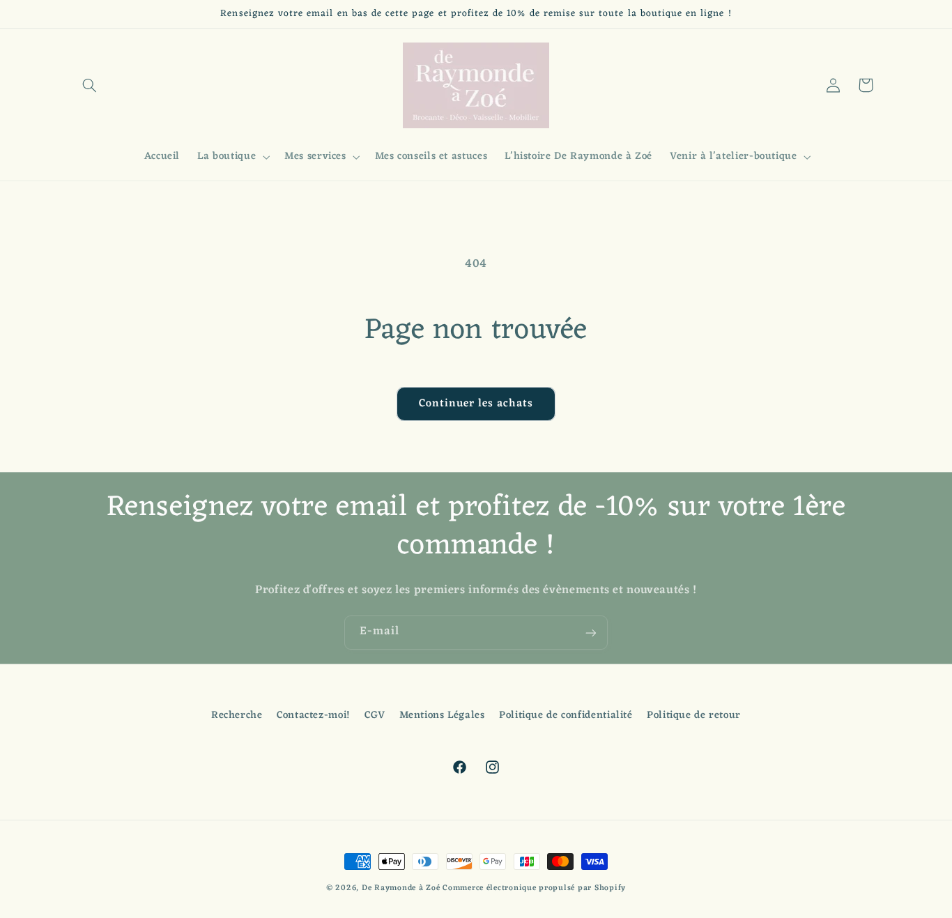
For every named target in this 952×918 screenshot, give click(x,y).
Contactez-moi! (314, 716)
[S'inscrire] (591, 632)
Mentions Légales (442, 716)
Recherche (237, 716)
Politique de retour (694, 716)
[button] (90, 85)
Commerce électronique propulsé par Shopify (534, 888)
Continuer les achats (476, 403)
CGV (374, 716)
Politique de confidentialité (566, 716)
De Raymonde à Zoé (402, 888)
